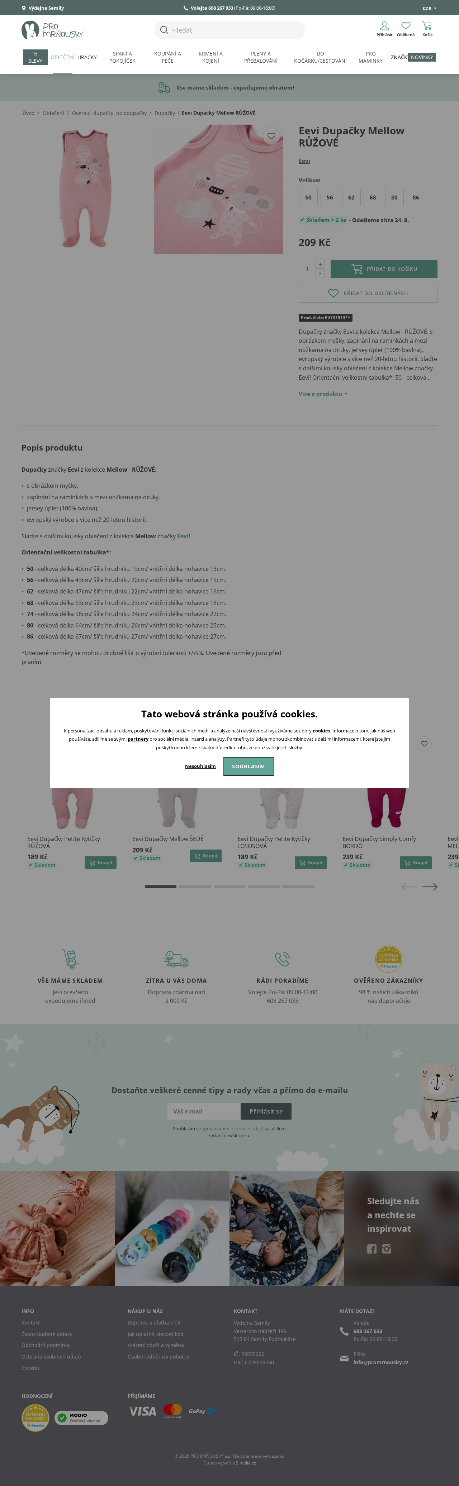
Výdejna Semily (46, 8)
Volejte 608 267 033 (212, 8)
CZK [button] (428, 8)
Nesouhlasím (200, 766)
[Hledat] (164, 29)
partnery (138, 739)
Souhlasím (248, 766)
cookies (321, 730)
